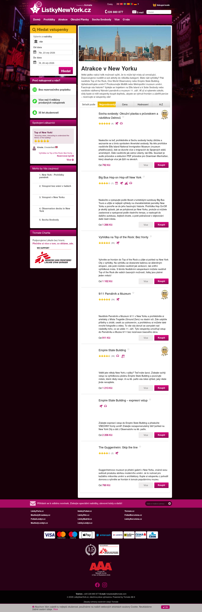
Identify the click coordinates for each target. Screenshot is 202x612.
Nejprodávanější (107, 104)
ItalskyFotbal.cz (85, 511)
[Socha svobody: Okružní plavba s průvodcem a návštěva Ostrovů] (89, 122)
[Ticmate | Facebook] (97, 585)
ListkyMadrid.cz (85, 518)
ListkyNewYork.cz (81, 597)
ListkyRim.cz (83, 515)
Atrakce (63, 19)
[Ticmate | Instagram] (104, 585)
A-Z (161, 104)
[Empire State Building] (89, 359)
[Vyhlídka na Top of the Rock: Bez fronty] (89, 246)
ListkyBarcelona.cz (133, 518)
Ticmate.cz (129, 511)
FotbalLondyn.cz (38, 518)
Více (146, 165)
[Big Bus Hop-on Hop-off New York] (89, 186)
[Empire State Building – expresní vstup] (89, 409)
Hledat (66, 71)
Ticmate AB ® (129, 597)
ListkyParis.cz (37, 511)
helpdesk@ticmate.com (116, 593)
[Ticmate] (84, 5)
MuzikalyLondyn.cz (39, 522)
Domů (36, 19)
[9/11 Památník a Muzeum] (89, 302)
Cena (125, 104)
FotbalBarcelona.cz (133, 515)
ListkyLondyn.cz (85, 522)
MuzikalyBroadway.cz (40, 515)
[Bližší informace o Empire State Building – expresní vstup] (130, 406)
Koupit (161, 164)
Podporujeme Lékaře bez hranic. (53, 242)
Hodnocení (143, 104)
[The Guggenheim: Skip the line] (89, 456)
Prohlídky (49, 19)
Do (37, 57)
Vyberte (42, 36)
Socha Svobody (101, 19)
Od (37, 47)
